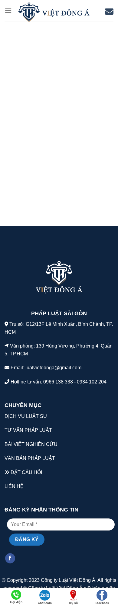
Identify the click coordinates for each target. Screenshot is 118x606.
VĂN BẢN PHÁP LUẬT (30, 458)
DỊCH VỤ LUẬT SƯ (26, 416)
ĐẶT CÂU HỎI (26, 472)
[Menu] (8, 10)
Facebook (102, 602)
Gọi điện (16, 602)
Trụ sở (73, 602)
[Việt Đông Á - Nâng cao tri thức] (53, 12)
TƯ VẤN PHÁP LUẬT (28, 430)
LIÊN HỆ (14, 486)
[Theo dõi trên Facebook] (10, 558)
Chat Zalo (45, 602)
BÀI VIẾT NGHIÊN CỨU (31, 444)
